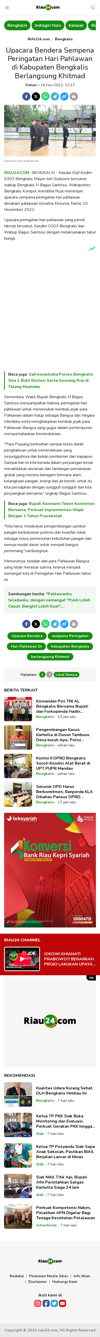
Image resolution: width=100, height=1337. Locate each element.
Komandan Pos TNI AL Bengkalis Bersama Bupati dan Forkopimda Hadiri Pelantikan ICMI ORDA (62, 706)
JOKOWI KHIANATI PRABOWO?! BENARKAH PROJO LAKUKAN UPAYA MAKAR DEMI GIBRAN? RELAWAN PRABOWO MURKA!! (69, 959)
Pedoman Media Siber (48, 1276)
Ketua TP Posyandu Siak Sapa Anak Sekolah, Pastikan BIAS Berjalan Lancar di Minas (65, 1151)
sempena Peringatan (70, 635)
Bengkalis (64, 39)
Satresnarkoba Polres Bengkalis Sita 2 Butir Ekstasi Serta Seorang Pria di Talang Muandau (50, 380)
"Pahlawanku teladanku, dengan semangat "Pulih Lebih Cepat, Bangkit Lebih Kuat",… (49, 600)
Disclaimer (37, 1281)
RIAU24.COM (16, 172)
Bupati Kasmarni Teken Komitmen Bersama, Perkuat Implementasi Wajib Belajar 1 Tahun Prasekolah (51, 510)
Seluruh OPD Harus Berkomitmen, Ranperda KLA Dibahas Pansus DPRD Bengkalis (64, 791)
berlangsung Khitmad (50, 656)
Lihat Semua (66, 674)
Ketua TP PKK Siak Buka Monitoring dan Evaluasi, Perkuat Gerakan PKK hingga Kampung (64, 1121)
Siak (40, 1133)
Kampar (49, 25)
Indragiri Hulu (21, 25)
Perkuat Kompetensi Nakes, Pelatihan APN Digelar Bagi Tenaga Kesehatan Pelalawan (65, 1213)
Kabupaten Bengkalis (70, 646)
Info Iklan (82, 1276)
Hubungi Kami (64, 1281)
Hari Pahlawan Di (26, 646)
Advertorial (46, 1225)
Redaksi (17, 1276)
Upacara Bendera (27, 635)
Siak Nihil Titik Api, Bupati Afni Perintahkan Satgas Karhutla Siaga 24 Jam (61, 1182)
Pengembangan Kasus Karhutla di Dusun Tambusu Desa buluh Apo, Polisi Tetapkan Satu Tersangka (62, 735)
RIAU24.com (39, 39)
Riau (68, 25)
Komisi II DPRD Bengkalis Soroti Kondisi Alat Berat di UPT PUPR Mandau (63, 763)
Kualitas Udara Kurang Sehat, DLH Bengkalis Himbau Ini (64, 1091)
